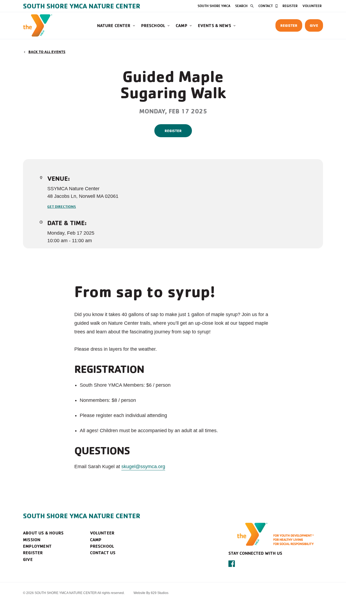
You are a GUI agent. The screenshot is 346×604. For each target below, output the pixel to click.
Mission (31, 539)
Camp (181, 25)
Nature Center (114, 25)
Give (314, 25)
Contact (265, 6)
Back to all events (46, 51)
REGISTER (173, 130)
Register (290, 6)
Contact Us (103, 552)
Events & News (214, 25)
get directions (61, 206)
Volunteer (312, 6)
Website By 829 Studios (151, 593)
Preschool (153, 25)
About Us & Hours (43, 532)
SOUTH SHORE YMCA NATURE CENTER (81, 516)
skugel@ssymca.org (143, 466)
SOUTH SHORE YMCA (214, 6)
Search (241, 6)
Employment (37, 546)
